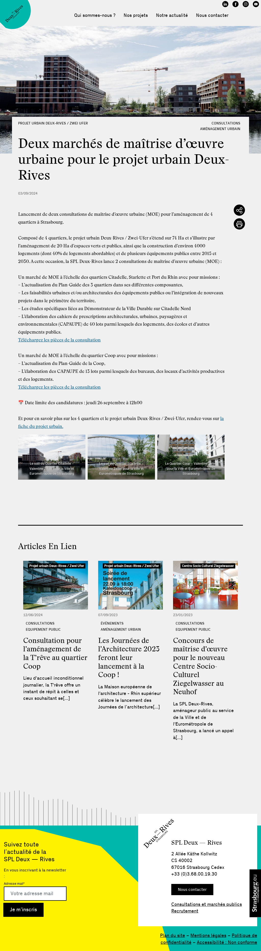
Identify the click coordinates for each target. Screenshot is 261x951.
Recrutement (184, 911)
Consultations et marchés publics (206, 904)
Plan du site (172, 935)
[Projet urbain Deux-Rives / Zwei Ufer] (55, 585)
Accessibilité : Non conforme (227, 942)
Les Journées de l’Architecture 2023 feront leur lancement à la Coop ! (129, 658)
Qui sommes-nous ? (94, 15)
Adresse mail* (14, 883)
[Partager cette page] (239, 210)
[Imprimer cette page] (239, 224)
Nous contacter (212, 15)
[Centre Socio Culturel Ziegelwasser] (205, 585)
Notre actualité (172, 15)
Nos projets (136, 15)
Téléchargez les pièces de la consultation (59, 340)
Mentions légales (208, 935)
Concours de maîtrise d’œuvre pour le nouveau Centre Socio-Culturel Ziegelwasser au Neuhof (200, 666)
